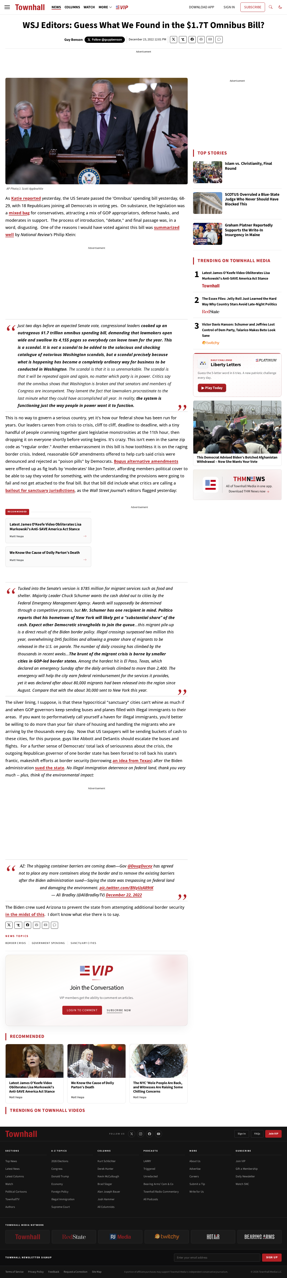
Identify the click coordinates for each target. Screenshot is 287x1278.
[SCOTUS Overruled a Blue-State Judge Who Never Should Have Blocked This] (207, 203)
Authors (10, 1207)
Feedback (53, 1272)
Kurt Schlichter (107, 1161)
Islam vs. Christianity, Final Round (248, 166)
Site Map (97, 1272)
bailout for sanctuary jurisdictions (40, 490)
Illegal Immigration (62, 1199)
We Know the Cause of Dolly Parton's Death (92, 1085)
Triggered (149, 1169)
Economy (57, 1184)
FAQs (257, 1134)
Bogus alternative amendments (146, 461)
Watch (9, 1184)
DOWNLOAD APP (201, 7)
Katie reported (26, 198)
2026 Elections (59, 1161)
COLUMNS (72, 7)
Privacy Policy (36, 1272)
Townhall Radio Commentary (161, 1192)
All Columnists (106, 1207)
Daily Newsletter (245, 1176)
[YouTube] (158, 1133)
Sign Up (272, 1257)
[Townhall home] (21, 1134)
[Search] (270, 7)
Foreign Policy (59, 1192)
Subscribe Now (119, 1010)
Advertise (194, 1169)
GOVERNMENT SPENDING (48, 943)
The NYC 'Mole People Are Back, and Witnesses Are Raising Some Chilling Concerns (158, 1087)
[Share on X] (173, 39)
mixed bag (19, 212)
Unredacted (151, 1176)
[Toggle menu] (7, 7)
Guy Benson (73, 39)
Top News (11, 1161)
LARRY (147, 1161)
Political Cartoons (16, 1192)
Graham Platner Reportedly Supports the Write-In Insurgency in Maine (249, 230)
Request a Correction (75, 1272)
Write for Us (196, 1192)
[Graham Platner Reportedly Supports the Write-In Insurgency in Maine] (207, 234)
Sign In (242, 1134)
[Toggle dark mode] (280, 7)
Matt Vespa (15, 1097)
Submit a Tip (197, 1184)
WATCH (89, 7)
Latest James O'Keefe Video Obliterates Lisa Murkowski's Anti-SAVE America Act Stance (32, 1087)
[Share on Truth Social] (183, 39)
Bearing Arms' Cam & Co (158, 1184)
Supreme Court (60, 1207)
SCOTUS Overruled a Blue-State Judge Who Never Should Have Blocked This (252, 199)
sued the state (49, 767)
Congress (56, 1169)
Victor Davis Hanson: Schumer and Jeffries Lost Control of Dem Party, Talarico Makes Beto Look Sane (239, 330)
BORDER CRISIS (15, 943)
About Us (194, 1161)
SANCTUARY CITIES (83, 943)
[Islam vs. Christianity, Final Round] (207, 172)
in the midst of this (24, 914)
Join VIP (273, 1134)
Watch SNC (242, 1184)
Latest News (12, 1169)
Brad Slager (105, 1184)
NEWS (56, 7)
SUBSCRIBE (252, 7)
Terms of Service (14, 1272)
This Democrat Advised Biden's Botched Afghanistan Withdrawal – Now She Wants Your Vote (237, 459)
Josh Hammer (106, 1199)
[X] (131, 1133)
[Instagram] (140, 1133)
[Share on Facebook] (192, 39)
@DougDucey (140, 866)
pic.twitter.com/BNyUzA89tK (126, 887)
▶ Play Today (212, 387)
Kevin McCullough (108, 1176)
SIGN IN (229, 7)
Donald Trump (60, 1176)
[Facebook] (149, 1133)
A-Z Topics (59, 1150)
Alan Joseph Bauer (109, 1192)
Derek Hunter (105, 1169)
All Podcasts (151, 1199)
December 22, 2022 (124, 895)
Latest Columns (14, 1176)
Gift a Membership (247, 1169)
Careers (194, 1176)
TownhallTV (12, 1199)
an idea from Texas (132, 760)
